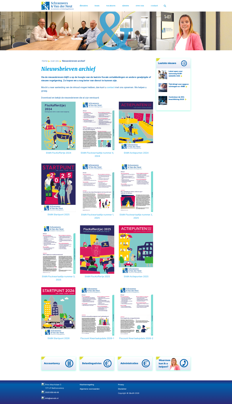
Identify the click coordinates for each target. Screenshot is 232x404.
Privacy (121, 384)
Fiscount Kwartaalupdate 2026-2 (136, 338)
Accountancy (52, 363)
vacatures (110, 5)
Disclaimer (122, 389)
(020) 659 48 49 (52, 391)
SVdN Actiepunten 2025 (136, 276)
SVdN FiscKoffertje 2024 (58, 152)
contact (154, 5)
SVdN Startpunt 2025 (59, 214)
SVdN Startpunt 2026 (59, 338)
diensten (84, 5)
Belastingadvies (92, 363)
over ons (140, 5)
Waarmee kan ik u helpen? (164, 363)
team (97, 5)
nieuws (125, 5)
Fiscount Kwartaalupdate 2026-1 (97, 338)
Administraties (129, 363)
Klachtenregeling (87, 384)
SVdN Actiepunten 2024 (136, 152)
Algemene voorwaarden (90, 389)
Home (45, 61)
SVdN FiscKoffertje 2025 (97, 276)
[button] (165, 5)
